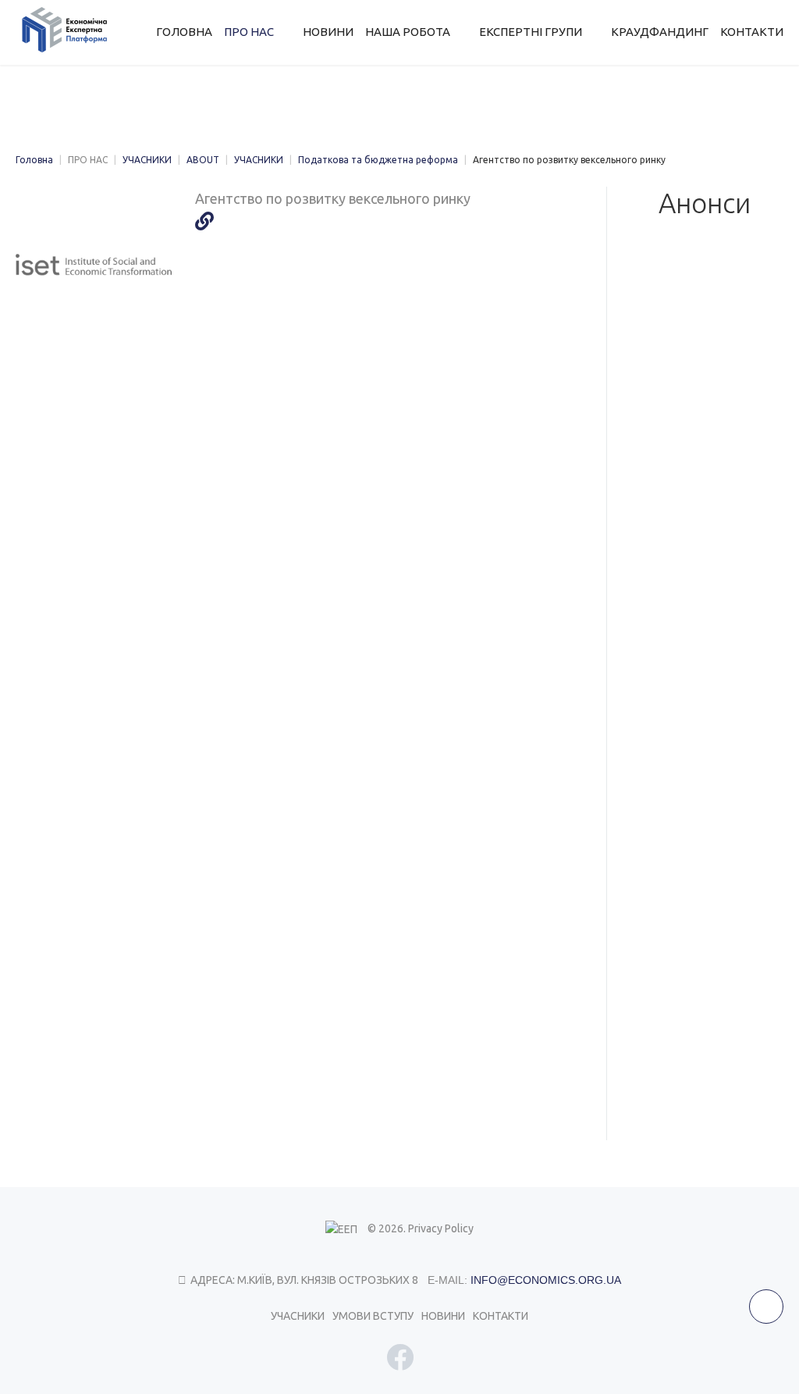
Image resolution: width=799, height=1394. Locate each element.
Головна (34, 160)
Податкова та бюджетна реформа (378, 160)
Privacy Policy (441, 1228)
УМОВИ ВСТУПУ (373, 1316)
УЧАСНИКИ (147, 160)
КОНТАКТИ (500, 1316)
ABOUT (202, 160)
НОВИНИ (443, 1316)
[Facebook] (400, 1357)
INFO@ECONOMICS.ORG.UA (546, 1280)
